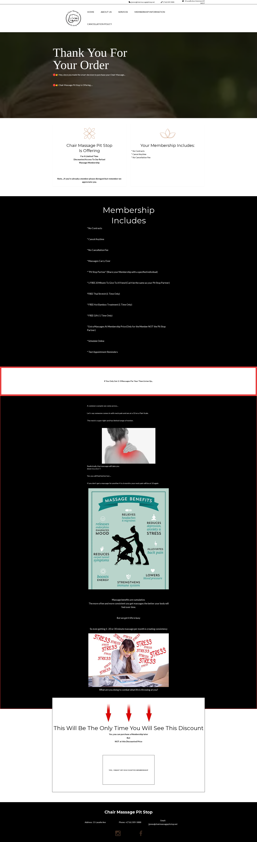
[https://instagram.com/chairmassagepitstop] (118, 833)
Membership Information (150, 12)
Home (90, 12)
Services (123, 12)
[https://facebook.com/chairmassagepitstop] (141, 833)
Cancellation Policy (99, 24)
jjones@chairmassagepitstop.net (143, 2)
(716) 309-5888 (168, 2)
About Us (106, 12)
